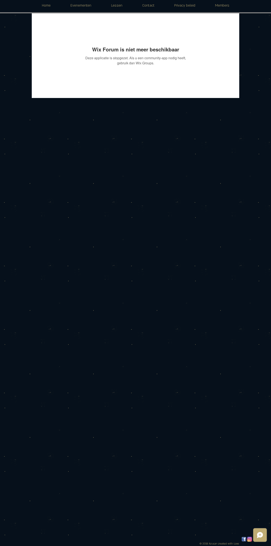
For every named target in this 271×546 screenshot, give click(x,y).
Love (236, 543)
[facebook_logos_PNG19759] (244, 539)
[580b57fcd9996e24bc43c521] (249, 539)
